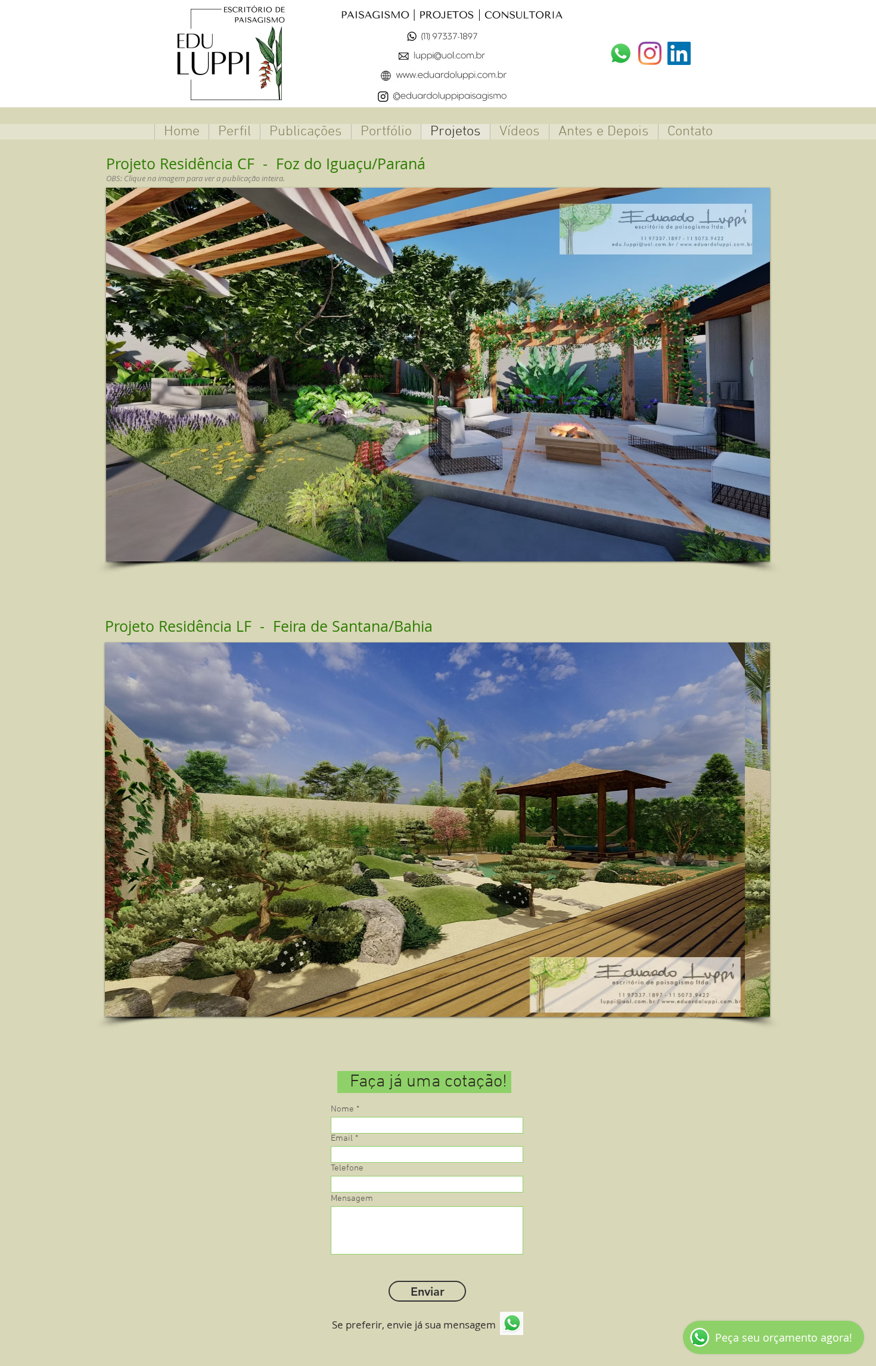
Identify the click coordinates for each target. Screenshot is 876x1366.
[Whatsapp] (620, 53)
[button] (386, 374)
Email (342, 1138)
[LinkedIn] (679, 53)
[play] (745, 551)
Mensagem (352, 1198)
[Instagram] (649, 53)
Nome (342, 1109)
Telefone (347, 1168)
